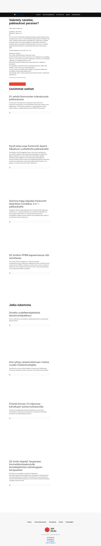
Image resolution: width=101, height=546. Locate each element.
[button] (10, 84)
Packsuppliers (76, 14)
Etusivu (38, 14)
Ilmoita (68, 14)
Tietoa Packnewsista (48, 14)
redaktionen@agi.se (50, 543)
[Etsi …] (89, 14)
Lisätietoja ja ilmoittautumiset (17, 77)
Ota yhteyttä (60, 14)
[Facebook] (50, 515)
